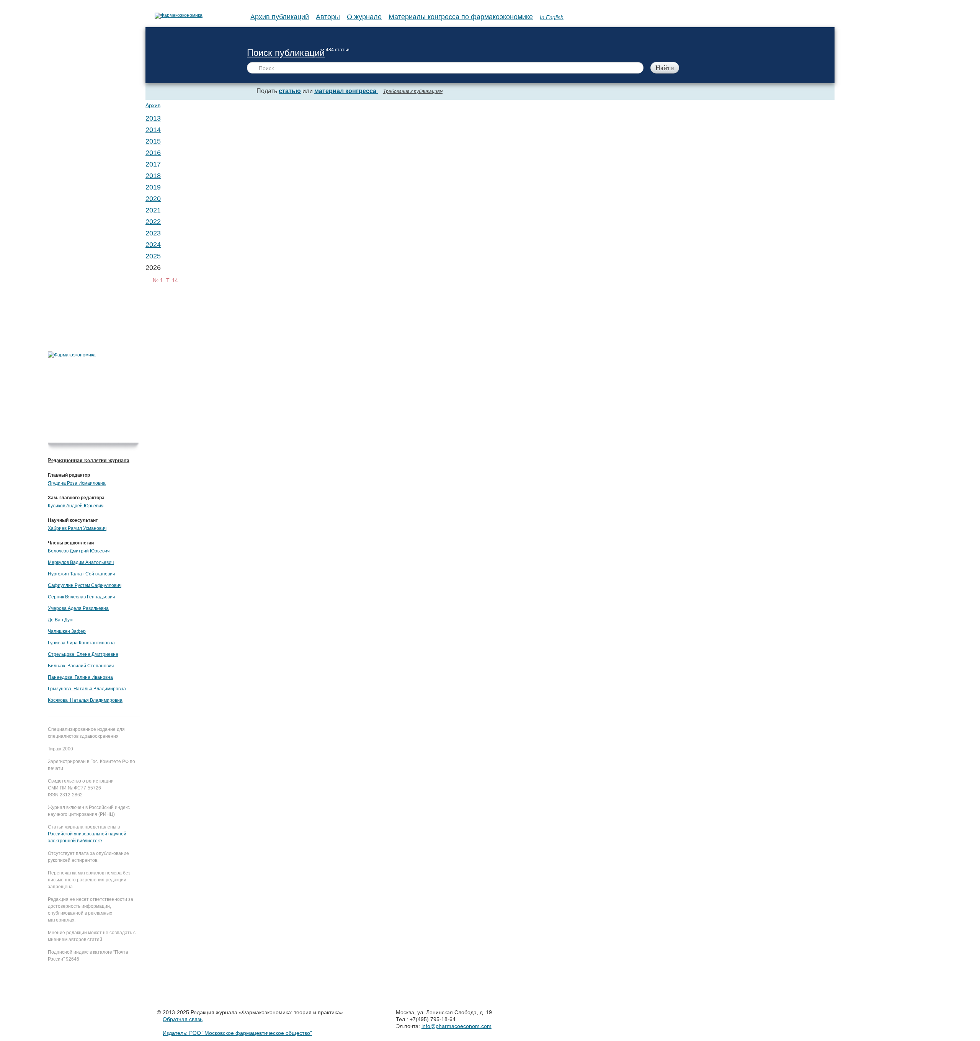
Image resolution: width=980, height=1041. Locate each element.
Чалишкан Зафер (67, 631)
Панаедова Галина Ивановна (80, 677)
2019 (153, 187)
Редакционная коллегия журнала (88, 460)
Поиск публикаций (286, 52)
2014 (153, 130)
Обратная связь (183, 1019)
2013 (153, 118)
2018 (153, 176)
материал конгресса (346, 91)
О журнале (364, 17)
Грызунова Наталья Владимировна (87, 688)
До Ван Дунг (61, 620)
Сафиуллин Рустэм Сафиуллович (84, 585)
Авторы (328, 17)
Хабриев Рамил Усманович (77, 528)
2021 (153, 210)
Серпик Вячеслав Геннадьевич (81, 597)
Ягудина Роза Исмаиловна (77, 483)
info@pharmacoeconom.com (456, 1026)
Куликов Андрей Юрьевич (75, 505)
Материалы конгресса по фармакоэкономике (461, 17)
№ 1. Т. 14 (165, 280)
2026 (153, 267)
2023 (153, 233)
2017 (153, 164)
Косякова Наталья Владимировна (85, 700)
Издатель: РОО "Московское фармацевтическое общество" (237, 1033)
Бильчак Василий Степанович (81, 665)
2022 (153, 222)
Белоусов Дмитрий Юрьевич (78, 551)
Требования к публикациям (413, 91)
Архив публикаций (279, 17)
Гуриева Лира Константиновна (81, 643)
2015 (153, 141)
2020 (153, 199)
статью (290, 91)
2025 (153, 256)
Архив (152, 105)
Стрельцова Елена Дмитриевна (83, 654)
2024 (153, 244)
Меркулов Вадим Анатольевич (81, 562)
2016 (153, 153)
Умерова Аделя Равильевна (78, 608)
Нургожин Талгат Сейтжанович (81, 574)
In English (552, 17)
